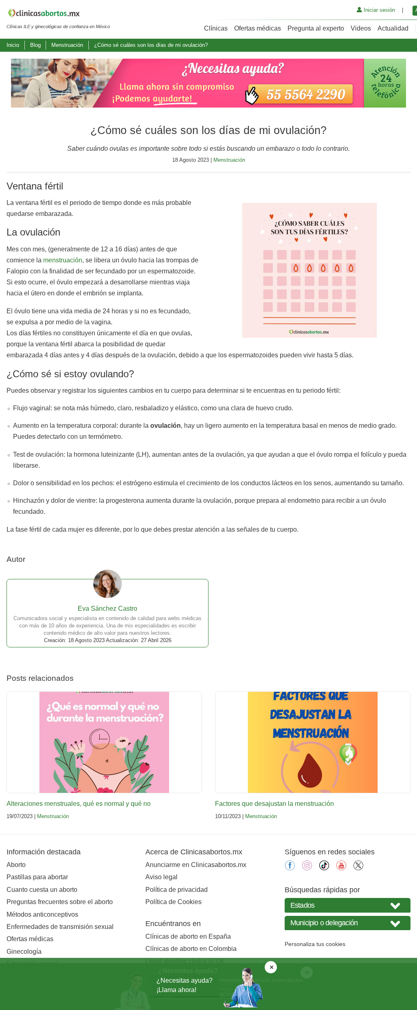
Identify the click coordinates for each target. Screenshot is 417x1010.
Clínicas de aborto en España (188, 936)
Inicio (13, 45)
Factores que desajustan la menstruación (274, 803)
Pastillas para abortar (37, 877)
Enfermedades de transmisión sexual (60, 926)
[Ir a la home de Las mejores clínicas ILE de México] (58, 14)
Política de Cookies (173, 901)
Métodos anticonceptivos (42, 914)
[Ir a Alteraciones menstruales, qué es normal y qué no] (104, 742)
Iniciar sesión (378, 10)
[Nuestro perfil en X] (358, 868)
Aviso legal (161, 877)
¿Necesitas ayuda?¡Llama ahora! (184, 985)
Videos (361, 28)
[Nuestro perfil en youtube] (341, 868)
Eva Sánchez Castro (107, 608)
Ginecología (24, 951)
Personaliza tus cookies (315, 944)
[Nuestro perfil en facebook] (290, 868)
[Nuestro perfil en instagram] (307, 868)
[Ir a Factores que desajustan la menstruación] (312, 742)
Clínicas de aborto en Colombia (191, 948)
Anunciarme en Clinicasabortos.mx (195, 864)
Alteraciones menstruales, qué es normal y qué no (79, 803)
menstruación (62, 260)
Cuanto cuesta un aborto (42, 889)
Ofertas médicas (257, 28)
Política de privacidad (176, 889)
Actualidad (392, 28)
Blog (35, 45)
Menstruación (67, 45)
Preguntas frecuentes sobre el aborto (60, 901)
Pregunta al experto (316, 28)
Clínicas (216, 28)
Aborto (16, 864)
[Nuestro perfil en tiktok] (324, 868)
